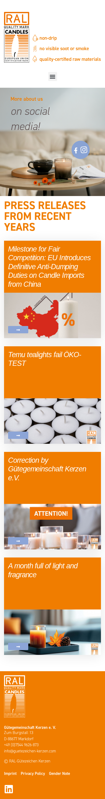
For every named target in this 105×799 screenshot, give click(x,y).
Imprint (10, 773)
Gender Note (59, 773)
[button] (52, 76)
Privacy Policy (33, 773)
